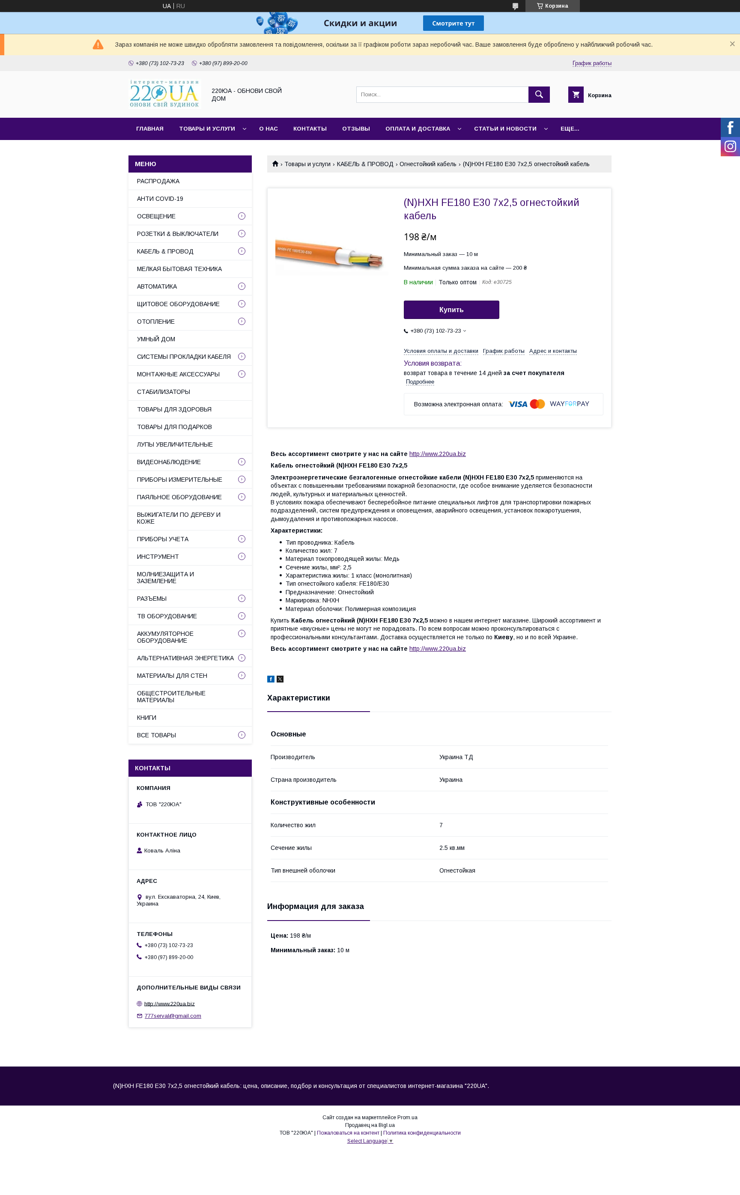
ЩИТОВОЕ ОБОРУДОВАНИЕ (178, 304)
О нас (268, 128)
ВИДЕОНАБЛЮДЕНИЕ (169, 462)
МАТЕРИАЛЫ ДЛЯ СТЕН (172, 675)
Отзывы (356, 128)
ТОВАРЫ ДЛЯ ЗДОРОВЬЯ (174, 409)
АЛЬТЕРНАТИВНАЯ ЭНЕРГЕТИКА (185, 658)
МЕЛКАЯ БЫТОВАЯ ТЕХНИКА (179, 268)
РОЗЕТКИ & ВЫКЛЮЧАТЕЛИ (177, 233)
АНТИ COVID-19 (160, 198)
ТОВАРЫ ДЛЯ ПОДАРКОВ (174, 426)
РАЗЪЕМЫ (152, 598)
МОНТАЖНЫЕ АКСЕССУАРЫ (178, 374)
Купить (451, 309)
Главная (150, 128)
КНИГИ (146, 717)
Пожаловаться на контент (348, 1133)
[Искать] (539, 94)
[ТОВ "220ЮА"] (164, 106)
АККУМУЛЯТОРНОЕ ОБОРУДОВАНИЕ (165, 637)
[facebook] (271, 680)
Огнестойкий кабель (428, 164)
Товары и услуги (207, 128)
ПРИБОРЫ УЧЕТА (162, 539)
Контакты (310, 128)
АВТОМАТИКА (157, 286)
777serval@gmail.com (173, 1016)
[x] (280, 680)
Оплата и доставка (417, 128)
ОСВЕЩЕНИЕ (156, 216)
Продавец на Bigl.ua (370, 1125)
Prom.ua (407, 1117)
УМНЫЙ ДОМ (156, 339)
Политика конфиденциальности (422, 1133)
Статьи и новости (505, 128)
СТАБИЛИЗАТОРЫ (163, 391)
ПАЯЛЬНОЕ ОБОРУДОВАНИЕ (179, 497)
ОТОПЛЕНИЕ (156, 321)
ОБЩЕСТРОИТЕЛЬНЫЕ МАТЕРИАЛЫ (171, 696)
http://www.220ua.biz (437, 453)
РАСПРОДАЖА (158, 181)
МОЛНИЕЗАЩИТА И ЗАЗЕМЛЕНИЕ (165, 577)
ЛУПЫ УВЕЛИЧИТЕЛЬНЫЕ (175, 444)
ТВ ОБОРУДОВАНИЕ (167, 616)
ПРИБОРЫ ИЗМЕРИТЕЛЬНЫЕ (179, 479)
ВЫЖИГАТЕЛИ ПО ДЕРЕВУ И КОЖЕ (179, 518)
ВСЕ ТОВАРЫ (156, 735)
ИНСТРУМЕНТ (158, 556)
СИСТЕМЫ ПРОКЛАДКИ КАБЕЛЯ (184, 356)
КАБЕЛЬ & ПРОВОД (365, 164)
